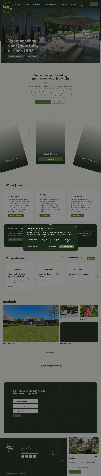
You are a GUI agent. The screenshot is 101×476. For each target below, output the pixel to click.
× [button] (75, 226)
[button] (33, 247)
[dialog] (50, 238)
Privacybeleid (60, 236)
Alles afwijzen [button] (51, 246)
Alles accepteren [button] (67, 246)
